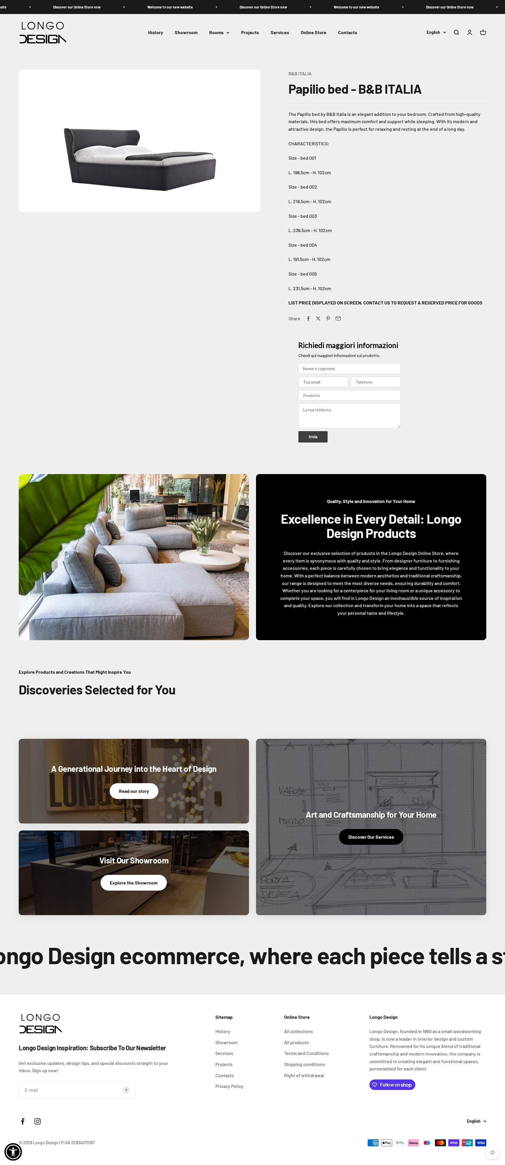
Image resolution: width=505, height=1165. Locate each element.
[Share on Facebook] (308, 318)
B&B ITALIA (300, 73)
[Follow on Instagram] (37, 1121)
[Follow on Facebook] (23, 1121)
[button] (13, 1152)
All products (296, 1042)
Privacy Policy (229, 1086)
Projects (250, 32)
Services (280, 32)
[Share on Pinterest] (328, 318)
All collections (298, 1031)
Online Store (313, 32)
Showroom (186, 32)
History (155, 32)
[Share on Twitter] (318, 318)
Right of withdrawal (304, 1075)
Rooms (216, 32)
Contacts (347, 32)
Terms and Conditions (306, 1053)
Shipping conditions (304, 1064)
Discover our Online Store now (54, 7)
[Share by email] (338, 318)
